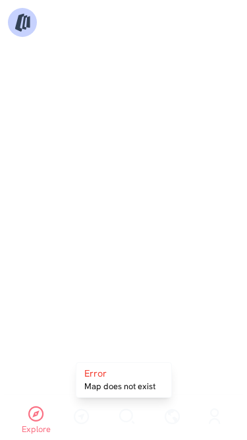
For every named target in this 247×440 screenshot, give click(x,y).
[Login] (214, 417)
